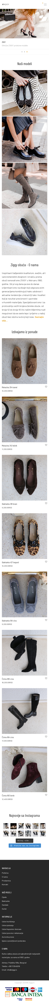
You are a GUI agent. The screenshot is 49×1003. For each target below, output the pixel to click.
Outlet (4, 909)
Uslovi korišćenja (8, 921)
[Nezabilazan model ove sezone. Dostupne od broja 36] (13, 834)
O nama (5, 877)
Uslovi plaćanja (7, 925)
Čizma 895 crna (8, 678)
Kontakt (5, 884)
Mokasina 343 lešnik (9, 445)
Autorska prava (8, 937)
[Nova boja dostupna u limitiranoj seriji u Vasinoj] (6, 826)
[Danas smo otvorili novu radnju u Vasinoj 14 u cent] (28, 834)
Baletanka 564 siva (9, 620)
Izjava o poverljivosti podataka (14, 941)
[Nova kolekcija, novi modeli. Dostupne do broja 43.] (35, 834)
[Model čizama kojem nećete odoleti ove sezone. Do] (43, 826)
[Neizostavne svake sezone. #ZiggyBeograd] (43, 834)
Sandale (5, 905)
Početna (5, 873)
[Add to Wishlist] (46, 387)
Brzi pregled (5, 391)
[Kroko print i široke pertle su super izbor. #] (28, 826)
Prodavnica (6, 881)
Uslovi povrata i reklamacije (12, 933)
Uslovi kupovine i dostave (11, 929)
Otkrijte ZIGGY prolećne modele (15, 45)
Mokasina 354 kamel (9, 387)
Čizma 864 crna (8, 737)
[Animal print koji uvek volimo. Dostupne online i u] (35, 826)
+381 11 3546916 (14, 966)
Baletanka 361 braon (9, 503)
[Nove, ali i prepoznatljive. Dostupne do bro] (21, 826)
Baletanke (6, 901)
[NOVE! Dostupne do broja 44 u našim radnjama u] (21, 834)
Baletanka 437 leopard (10, 562)
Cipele (4, 897)
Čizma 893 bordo (8, 795)
